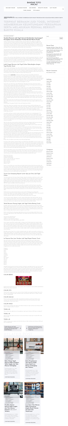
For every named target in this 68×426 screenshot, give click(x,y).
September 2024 (50, 120)
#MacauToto (8, 354)
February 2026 (49, 91)
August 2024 (49, 122)
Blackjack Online (22, 7)
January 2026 (49, 93)
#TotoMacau (8, 357)
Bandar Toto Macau (34, 4)
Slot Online (53, 7)
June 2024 (49, 125)
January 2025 (49, 113)
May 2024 (49, 127)
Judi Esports (32, 7)
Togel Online (27, 10)
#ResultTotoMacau (9, 355)
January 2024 (49, 134)
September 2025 (50, 100)
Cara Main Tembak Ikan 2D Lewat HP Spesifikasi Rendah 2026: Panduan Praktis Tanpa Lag (54, 62)
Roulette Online (43, 7)
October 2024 (49, 118)
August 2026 (49, 81)
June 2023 (49, 137)
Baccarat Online (10, 7)
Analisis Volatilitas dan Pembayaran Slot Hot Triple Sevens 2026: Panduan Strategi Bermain (55, 51)
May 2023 (49, 139)
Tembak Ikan (49, 161)
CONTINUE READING (10, 377)
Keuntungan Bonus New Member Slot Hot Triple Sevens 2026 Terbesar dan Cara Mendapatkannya (54, 55)
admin (11, 359)
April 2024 (49, 129)
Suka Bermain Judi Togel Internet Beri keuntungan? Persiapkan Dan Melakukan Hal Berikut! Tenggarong (35, 328)
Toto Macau (36, 10)
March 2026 (49, 89)
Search (48, 36)
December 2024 (50, 115)
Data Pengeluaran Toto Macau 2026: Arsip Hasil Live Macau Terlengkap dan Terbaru (31, 364)
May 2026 (49, 86)
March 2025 (49, 110)
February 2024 (49, 132)
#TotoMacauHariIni (9, 358)
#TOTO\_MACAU (8, 356)
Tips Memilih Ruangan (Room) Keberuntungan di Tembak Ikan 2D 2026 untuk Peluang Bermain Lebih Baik (55, 59)
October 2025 (49, 98)
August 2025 (49, 101)
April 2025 (49, 108)
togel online (13, 74)
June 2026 (49, 84)
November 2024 (50, 117)
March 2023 (49, 142)
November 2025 (50, 96)
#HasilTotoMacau (9, 353)
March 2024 (49, 130)
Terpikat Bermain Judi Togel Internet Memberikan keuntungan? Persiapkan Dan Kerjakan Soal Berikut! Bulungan (12, 328)
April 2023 (49, 141)
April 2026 (49, 88)
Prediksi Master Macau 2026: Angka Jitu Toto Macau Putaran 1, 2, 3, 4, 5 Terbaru (11, 408)
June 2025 (49, 105)
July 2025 (48, 103)
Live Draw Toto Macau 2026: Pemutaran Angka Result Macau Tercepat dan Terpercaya (32, 408)
